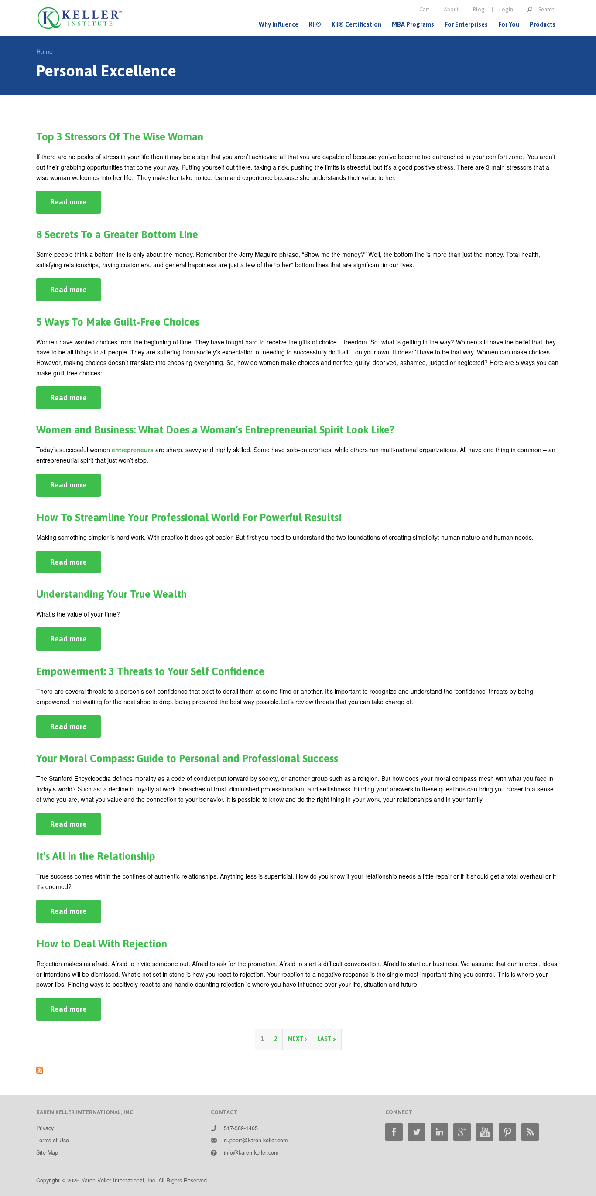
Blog (479, 9)
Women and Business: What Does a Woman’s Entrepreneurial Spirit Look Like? (215, 430)
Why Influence (278, 24)
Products (542, 24)
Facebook (394, 1132)
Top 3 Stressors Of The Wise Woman (119, 137)
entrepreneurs (133, 449)
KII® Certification (356, 24)
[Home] (79, 18)
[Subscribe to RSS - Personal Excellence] (39, 1068)
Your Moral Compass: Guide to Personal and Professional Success (187, 758)
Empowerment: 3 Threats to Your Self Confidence (150, 671)
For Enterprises (466, 24)
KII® (315, 24)
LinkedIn (439, 1132)
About (451, 9)
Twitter (416, 1132)
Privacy (45, 1128)
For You (508, 24)
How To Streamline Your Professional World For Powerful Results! (189, 517)
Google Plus (462, 1132)
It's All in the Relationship (95, 856)
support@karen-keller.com (256, 1140)
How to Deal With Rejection (101, 944)
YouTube (484, 1132)
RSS (530, 1132)
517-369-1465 (241, 1128)
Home (44, 51)
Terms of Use (52, 1140)
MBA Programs (413, 24)
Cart (424, 9)
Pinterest (507, 1132)
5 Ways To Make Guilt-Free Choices (117, 322)
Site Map (47, 1152)
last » (326, 1039)
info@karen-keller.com (251, 1152)
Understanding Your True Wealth (111, 594)
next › (297, 1039)
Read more (75, 206)
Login (506, 9)
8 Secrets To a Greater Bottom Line (117, 234)
